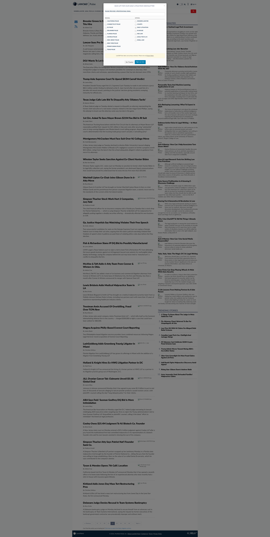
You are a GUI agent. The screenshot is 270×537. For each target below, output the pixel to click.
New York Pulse (112, 43)
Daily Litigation (142, 27)
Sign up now (140, 62)
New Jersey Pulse (113, 40)
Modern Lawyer (142, 21)
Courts (139, 24)
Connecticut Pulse (113, 24)
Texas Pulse (111, 49)
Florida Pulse (112, 33)
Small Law (140, 40)
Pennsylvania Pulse (114, 46)
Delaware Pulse (112, 30)
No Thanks (129, 62)
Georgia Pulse (112, 37)
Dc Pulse (110, 27)
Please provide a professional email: (118, 11)
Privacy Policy (150, 55)
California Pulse (113, 21)
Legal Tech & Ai (142, 37)
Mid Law (140, 33)
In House (140, 30)
